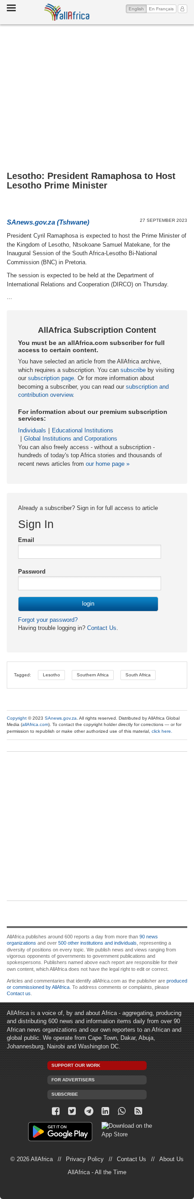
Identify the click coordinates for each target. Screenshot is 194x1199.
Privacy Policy (85, 1159)
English (138, 8)
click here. (162, 731)
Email (26, 540)
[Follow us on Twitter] (72, 1111)
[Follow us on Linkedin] (105, 1111)
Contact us (19, 993)
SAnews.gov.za (61, 718)
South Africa (138, 674)
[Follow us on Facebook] (55, 1111)
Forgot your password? (48, 619)
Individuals (32, 430)
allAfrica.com (35, 724)
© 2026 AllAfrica (31, 1159)
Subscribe (64, 1094)
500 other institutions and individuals (97, 943)
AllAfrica (66, 12)
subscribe (133, 370)
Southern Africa (93, 674)
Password (32, 571)
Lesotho (51, 674)
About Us (171, 1159)
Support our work (75, 1065)
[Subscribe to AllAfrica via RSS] (138, 1111)
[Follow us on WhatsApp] (122, 1111)
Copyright (17, 718)
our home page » (107, 463)
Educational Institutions (82, 430)
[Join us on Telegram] (88, 1111)
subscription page (51, 378)
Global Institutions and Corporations (70, 438)
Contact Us (100, 628)
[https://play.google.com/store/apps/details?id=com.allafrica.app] (60, 1132)
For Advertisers (73, 1079)
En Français (161, 8)
